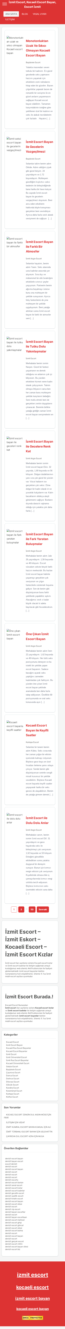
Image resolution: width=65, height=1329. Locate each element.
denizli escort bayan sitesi (16, 1246)
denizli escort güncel (14, 1225)
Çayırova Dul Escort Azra (20, 1136)
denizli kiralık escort (14, 1198)
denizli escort (11, 1166)
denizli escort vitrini (13, 1244)
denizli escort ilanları (14, 1182)
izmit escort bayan (32, 1298)
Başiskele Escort (33, 62)
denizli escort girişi (13, 1222)
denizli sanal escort (13, 1185)
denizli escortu (11, 1180)
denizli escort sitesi (13, 1204)
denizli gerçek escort (14, 1241)
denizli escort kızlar (13, 1188)
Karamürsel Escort (14, 1091)
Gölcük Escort (12, 1085)
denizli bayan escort (14, 1161)
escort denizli (11, 1164)
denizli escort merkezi (15, 1220)
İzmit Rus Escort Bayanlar (17, 1060)
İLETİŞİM (10, 19)
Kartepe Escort (32, 742)
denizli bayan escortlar (15, 1212)
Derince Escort (12, 1078)
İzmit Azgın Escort (34, 258)
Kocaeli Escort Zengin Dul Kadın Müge (26, 1114)
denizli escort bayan (14, 1158)
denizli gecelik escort (14, 1193)
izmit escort (32, 1274)
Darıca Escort (12, 1075)
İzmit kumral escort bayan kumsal (24, 1127)
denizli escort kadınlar (15, 1190)
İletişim (10, 1122)
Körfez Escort (12, 1097)
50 (32, 909)
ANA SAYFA (11, 14)
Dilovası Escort (12, 1082)
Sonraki (43, 909)
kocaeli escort (32, 1287)
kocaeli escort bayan (32, 1309)
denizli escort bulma (14, 1230)
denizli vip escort (12, 1209)
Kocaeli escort (41, 1008)
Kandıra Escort (12, 1088)
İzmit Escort (31, 358)
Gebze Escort (12, 1066)
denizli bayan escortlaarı (16, 1217)
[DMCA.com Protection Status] (32, 1319)
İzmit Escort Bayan (14, 1045)
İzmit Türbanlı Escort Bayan (21, 1131)
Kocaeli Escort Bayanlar (16, 1051)
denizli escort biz (12, 1249)
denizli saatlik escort (14, 1196)
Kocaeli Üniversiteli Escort (17, 1063)
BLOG (25, 14)
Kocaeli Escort (12, 1042)
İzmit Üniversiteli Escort (16, 1057)
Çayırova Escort (13, 1072)
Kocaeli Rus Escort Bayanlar (18, 1048)
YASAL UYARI (39, 14)
